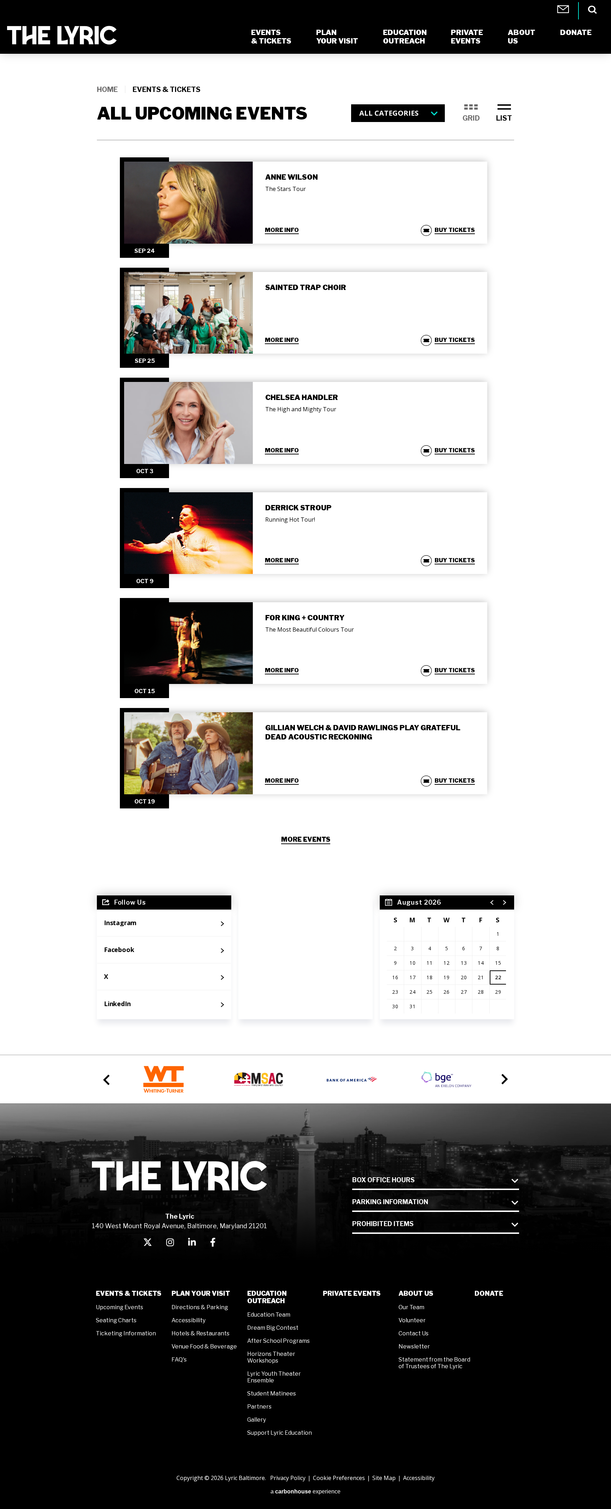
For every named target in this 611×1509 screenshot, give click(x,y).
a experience (305, 1491)
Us (521, 36)
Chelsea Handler (301, 397)
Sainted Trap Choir (305, 287)
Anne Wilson (291, 177)
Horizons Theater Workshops (271, 1357)
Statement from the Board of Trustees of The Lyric (434, 1363)
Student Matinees (271, 1393)
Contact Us (413, 1333)
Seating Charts (116, 1320)
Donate (489, 1293)
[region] (447, 957)
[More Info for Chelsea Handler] (188, 423)
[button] (492, 902)
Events (467, 36)
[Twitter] (147, 1242)
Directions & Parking (199, 1307)
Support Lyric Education (279, 1432)
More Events (305, 839)
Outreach (405, 36)
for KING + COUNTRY (304, 618)
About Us (415, 1293)
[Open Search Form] (592, 9)
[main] (305, 539)
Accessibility (188, 1320)
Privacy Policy (288, 1478)
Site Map (384, 1478)
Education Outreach (267, 1297)
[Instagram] (170, 1242)
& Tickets (271, 36)
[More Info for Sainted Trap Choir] (188, 313)
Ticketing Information (126, 1333)
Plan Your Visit (200, 1293)
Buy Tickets (455, 230)
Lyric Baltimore (62, 35)
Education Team (268, 1314)
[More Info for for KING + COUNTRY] (188, 643)
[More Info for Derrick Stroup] (188, 533)
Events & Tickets (128, 1293)
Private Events (351, 1293)
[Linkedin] (192, 1242)
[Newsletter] (563, 11)
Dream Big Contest (272, 1327)
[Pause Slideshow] (506, 1067)
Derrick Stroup (298, 508)
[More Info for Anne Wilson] (188, 202)
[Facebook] (213, 1242)
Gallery (256, 1419)
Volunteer (412, 1320)
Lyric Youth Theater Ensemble (274, 1377)
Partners (259, 1406)
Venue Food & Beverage (204, 1346)
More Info (282, 230)
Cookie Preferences (339, 1478)
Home (107, 89)
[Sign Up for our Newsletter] (305, 957)
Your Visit (337, 36)
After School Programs (278, 1340)
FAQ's (179, 1359)
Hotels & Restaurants (200, 1333)
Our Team (411, 1307)
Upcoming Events (119, 1307)
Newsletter (414, 1346)
